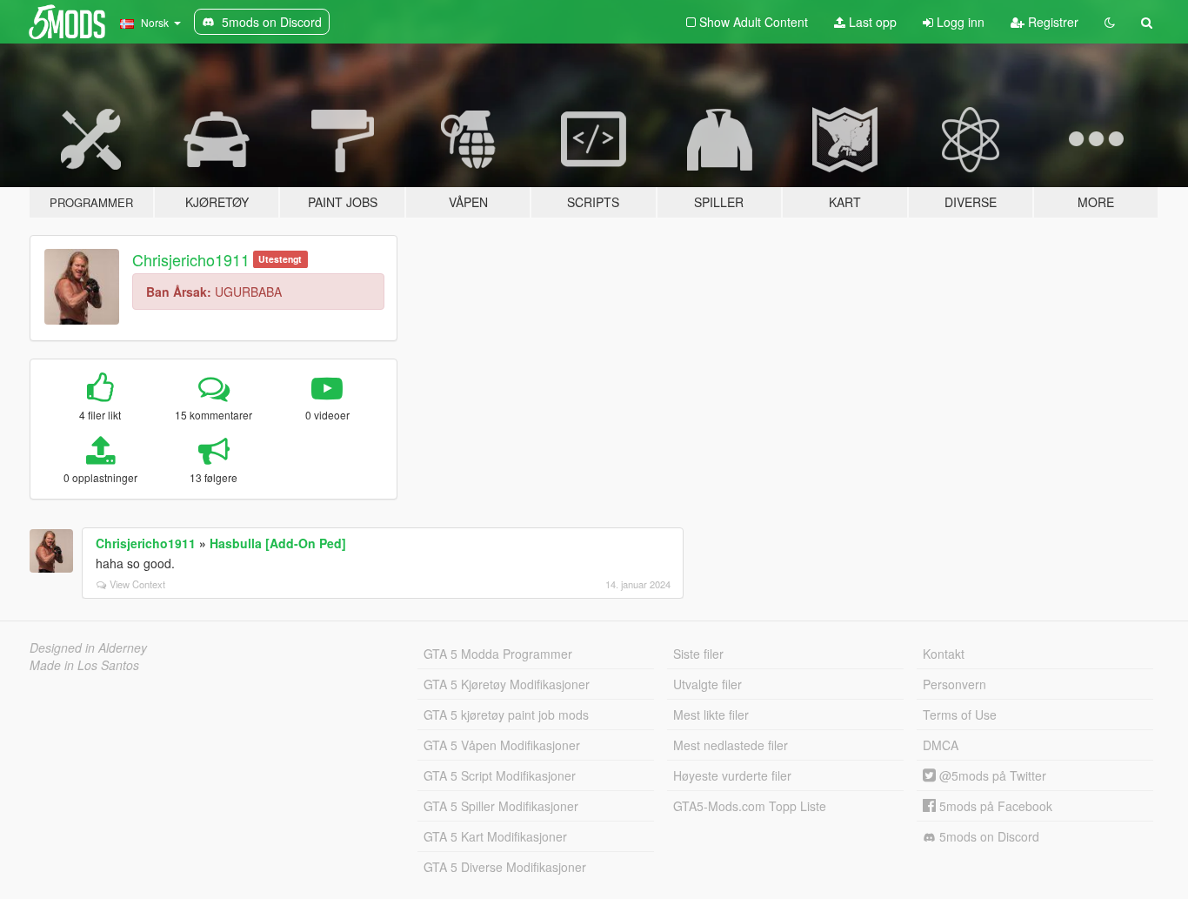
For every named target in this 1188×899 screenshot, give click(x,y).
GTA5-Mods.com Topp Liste (749, 806)
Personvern (954, 684)
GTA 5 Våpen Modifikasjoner (502, 745)
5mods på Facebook (994, 806)
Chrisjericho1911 (191, 259)
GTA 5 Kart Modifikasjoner (495, 836)
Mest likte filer (711, 714)
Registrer (1051, 21)
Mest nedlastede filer (730, 745)
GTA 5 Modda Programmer (498, 653)
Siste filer (698, 653)
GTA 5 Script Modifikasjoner (500, 775)
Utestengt (280, 258)
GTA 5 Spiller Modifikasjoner (501, 806)
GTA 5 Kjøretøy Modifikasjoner (507, 684)
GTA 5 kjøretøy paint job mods (506, 714)
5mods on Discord (987, 836)
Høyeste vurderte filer (732, 775)
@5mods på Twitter (991, 775)
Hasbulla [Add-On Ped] (278, 543)
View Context (137, 584)
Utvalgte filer (707, 684)
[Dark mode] (1109, 22)
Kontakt (943, 653)
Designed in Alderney (88, 647)
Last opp (871, 21)
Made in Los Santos (84, 665)
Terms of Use (960, 714)
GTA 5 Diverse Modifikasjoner (505, 867)
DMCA (940, 745)
